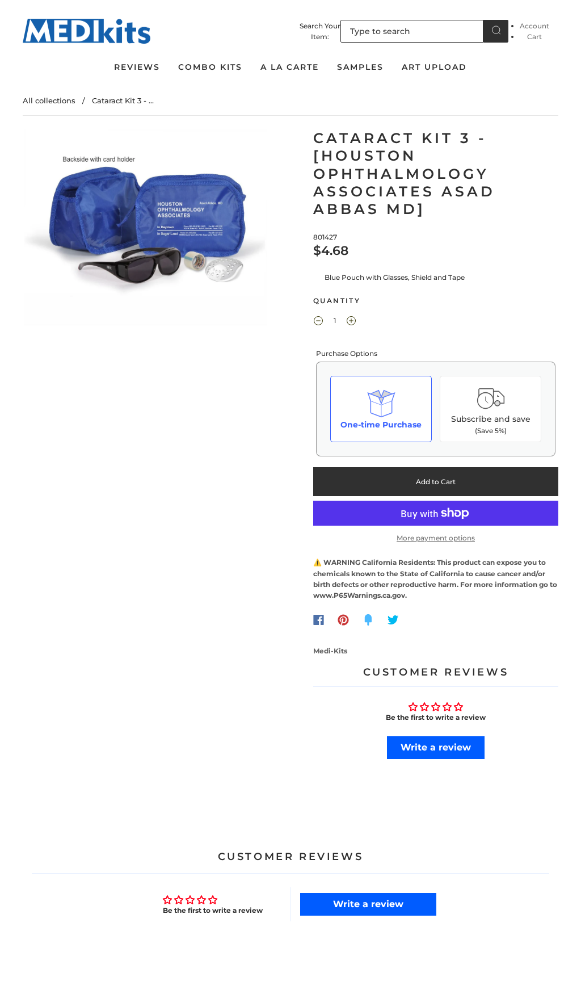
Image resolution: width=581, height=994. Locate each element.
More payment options (436, 538)
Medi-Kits (330, 651)
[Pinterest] (343, 619)
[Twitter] (393, 619)
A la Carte (289, 67)
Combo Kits (210, 67)
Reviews (137, 67)
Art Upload (434, 67)
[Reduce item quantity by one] (318, 321)
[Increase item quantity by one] (351, 321)
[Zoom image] (145, 229)
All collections (49, 100)
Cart (534, 36)
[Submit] (495, 30)
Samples (360, 67)
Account (534, 26)
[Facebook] (318, 619)
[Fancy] (368, 619)
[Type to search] (411, 31)
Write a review (436, 747)
